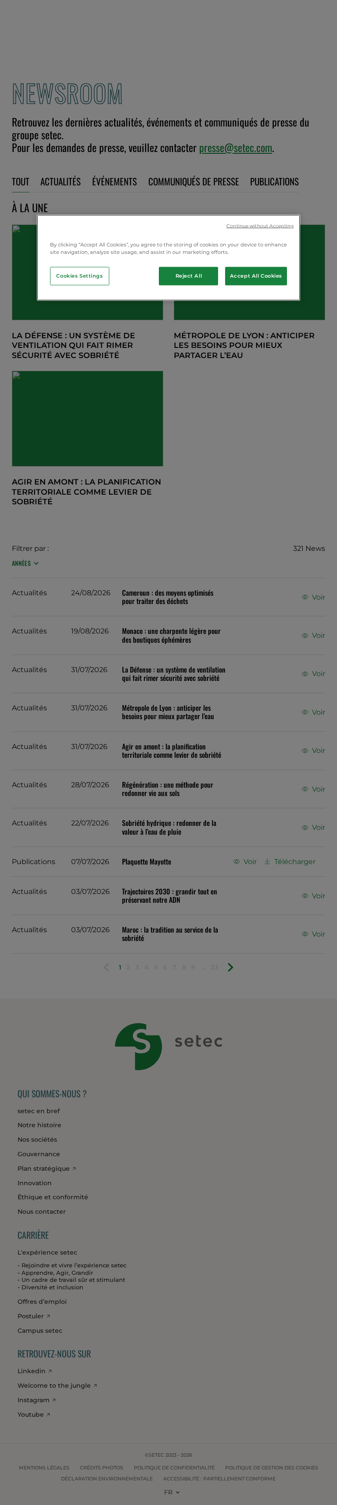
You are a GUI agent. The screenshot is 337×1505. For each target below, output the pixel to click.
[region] (168, 257)
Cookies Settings (79, 276)
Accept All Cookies (256, 276)
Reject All (189, 276)
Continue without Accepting (260, 225)
